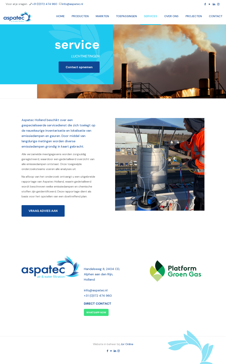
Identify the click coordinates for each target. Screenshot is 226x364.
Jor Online (126, 344)
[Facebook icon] (205, 4)
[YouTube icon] (209, 4)
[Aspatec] (17, 16)
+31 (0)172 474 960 (44, 4)
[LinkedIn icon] (214, 4)
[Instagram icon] (218, 4)
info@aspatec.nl (72, 4)
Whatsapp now (96, 312)
